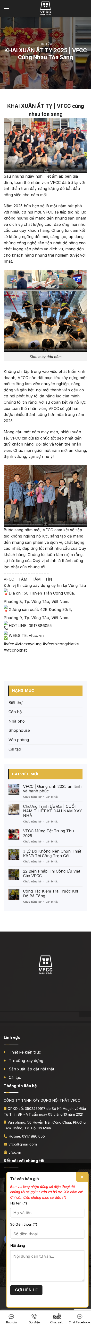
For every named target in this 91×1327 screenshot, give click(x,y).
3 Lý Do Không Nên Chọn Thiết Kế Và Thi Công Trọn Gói (52, 853)
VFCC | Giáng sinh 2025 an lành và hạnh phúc (52, 788)
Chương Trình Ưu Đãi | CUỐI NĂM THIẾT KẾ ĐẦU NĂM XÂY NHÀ (52, 811)
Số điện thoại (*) (23, 1224)
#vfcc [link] (9, 643)
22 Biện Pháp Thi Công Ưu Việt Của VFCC (51, 873)
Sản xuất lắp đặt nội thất (31, 1069)
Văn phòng (18, 739)
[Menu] (6, 8)
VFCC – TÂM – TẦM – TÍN (28, 579)
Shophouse (19, 730)
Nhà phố (16, 721)
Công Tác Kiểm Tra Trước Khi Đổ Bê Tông (50, 893)
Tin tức (45, 43)
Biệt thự (15, 702)
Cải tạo (14, 749)
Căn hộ (15, 711)
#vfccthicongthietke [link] (61, 643)
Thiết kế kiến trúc (25, 1052)
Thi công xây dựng (26, 1060)
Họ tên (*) (18, 1203)
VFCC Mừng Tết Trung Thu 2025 (48, 833)
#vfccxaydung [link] (28, 643)
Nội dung (17, 1245)
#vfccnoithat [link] (15, 650)
